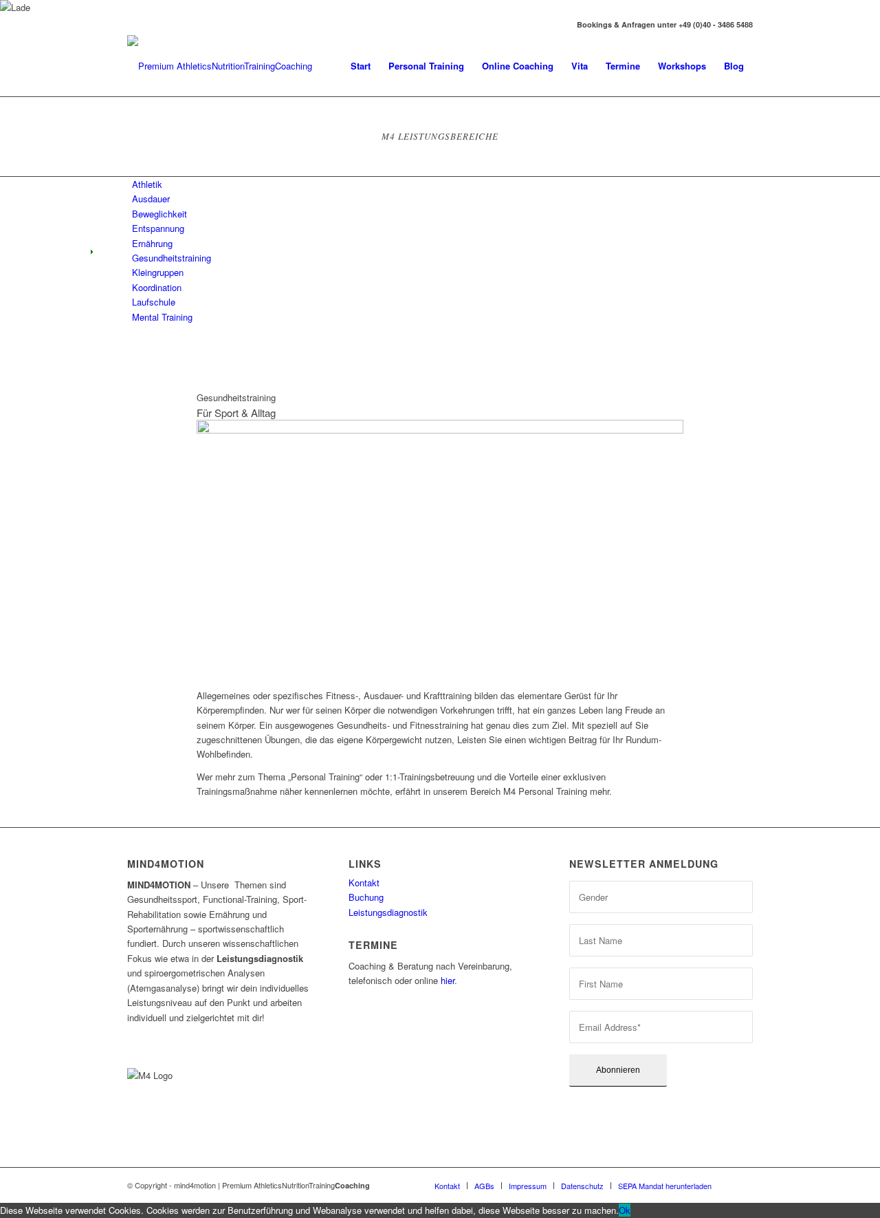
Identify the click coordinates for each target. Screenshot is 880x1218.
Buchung (366, 897)
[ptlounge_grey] (220, 66)
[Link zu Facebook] (131, 24)
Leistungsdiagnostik (388, 912)
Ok (624, 1210)
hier (447, 980)
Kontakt (364, 882)
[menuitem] (361, 66)
